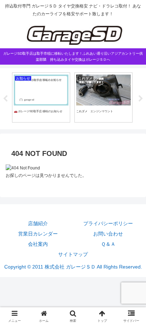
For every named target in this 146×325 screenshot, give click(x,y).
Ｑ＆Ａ (108, 244)
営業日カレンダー (38, 234)
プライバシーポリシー (108, 223)
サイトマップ (73, 254)
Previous (5, 98)
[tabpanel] (39, 97)
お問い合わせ (108, 234)
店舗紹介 (38, 223)
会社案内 (38, 244)
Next (140, 98)
